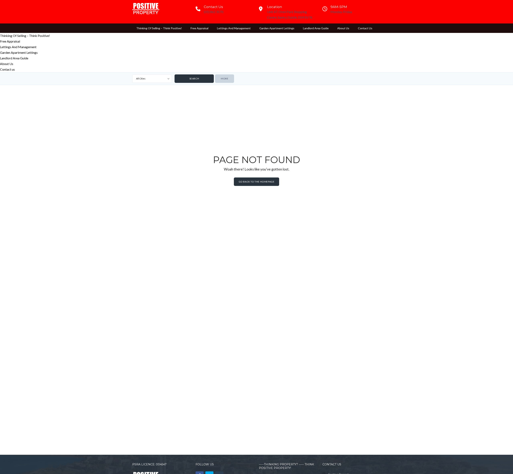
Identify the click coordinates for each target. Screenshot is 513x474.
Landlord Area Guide (316, 28)
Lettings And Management (234, 28)
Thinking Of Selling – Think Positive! (159, 28)
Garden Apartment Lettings (276, 28)
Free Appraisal (199, 28)
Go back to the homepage (257, 181)
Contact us (365, 28)
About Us (343, 28)
